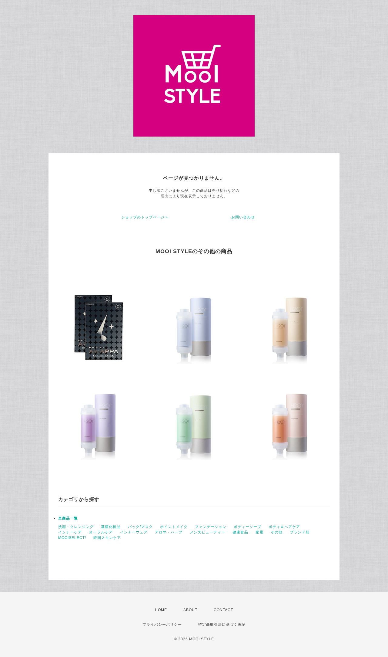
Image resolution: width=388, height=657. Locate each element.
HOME (161, 610)
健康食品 (240, 532)
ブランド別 (299, 532)
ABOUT (190, 610)
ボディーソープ (247, 527)
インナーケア (70, 532)
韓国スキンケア (107, 538)
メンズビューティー (207, 532)
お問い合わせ (243, 217)
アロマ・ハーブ (168, 532)
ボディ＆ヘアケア (284, 527)
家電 (259, 532)
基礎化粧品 (111, 527)
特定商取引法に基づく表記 (222, 624)
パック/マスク (140, 527)
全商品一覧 (68, 518)
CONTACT (223, 610)
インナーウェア (134, 532)
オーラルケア (101, 532)
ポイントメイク (174, 527)
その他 (277, 532)
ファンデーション (210, 527)
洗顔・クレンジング (76, 527)
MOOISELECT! (72, 538)
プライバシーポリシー (162, 624)
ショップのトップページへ (145, 217)
